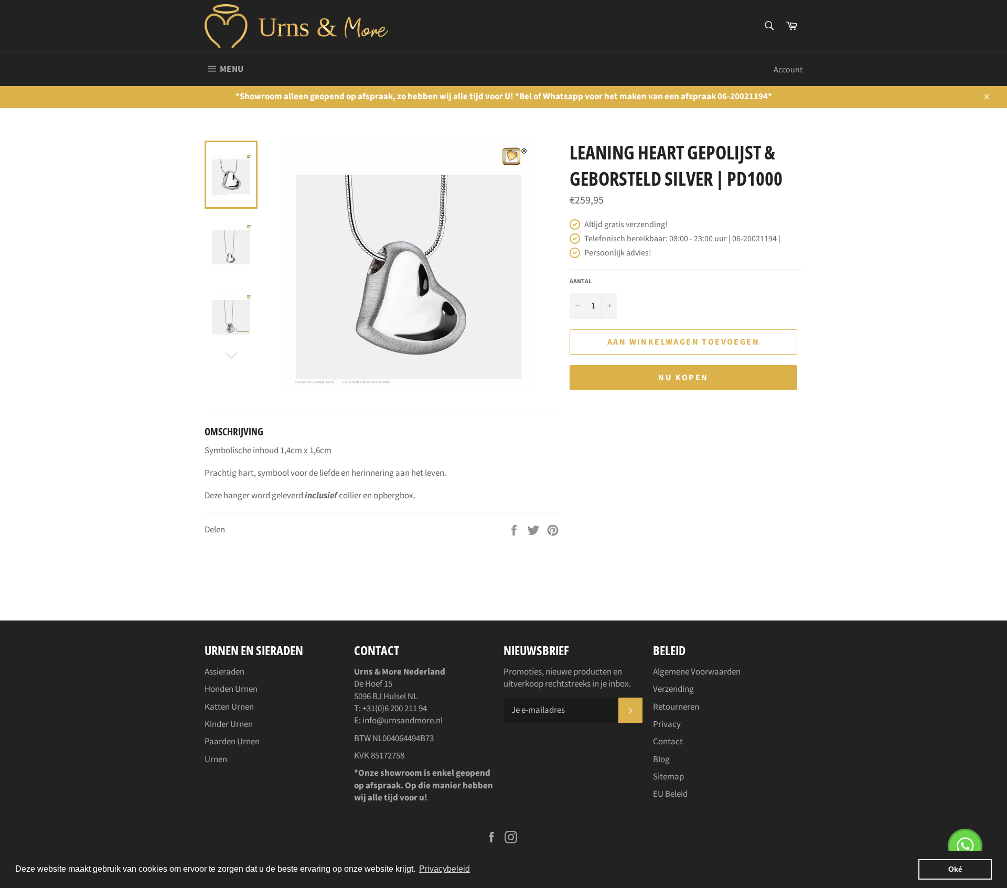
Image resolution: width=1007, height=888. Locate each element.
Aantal (581, 281)
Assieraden (224, 672)
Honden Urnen (231, 689)
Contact (668, 741)
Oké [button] (955, 869)
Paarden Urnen (232, 741)
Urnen (216, 759)
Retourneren (676, 707)
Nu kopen (683, 377)
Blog (661, 759)
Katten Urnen (229, 707)
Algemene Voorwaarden (697, 672)
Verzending (673, 689)
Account (788, 70)
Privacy (667, 724)
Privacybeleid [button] (444, 868)
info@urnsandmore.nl (402, 720)
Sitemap (668, 777)
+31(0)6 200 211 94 (394, 708)
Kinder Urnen (229, 724)
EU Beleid (670, 794)
